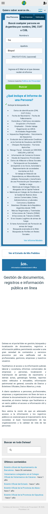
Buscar (23, 87)
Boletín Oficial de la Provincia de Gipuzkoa (23, 495)
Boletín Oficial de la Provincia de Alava (22, 488)
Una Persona (12, 17)
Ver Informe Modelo (33, 240)
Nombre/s (24, 35)
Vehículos (40, 17)
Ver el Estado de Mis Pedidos (24, 253)
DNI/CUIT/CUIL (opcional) (24, 57)
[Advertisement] (24, 316)
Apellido (24, 46)
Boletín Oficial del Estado (16, 484)
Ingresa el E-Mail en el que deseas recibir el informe (24, 70)
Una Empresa (26, 17)
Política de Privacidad (31, 81)
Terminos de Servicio (11, 507)
